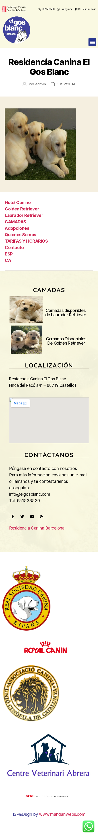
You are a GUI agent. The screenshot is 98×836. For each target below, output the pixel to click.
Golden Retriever (22, 208)
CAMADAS (15, 221)
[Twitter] (22, 516)
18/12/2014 (66, 84)
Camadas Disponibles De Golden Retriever (66, 341)
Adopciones (17, 228)
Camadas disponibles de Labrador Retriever (65, 312)
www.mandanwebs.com (62, 814)
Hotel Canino (17, 202)
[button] (92, 42)
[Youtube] (31, 516)
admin (40, 84)
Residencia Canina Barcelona (36, 527)
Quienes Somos (20, 234)
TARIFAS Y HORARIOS (26, 241)
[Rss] (41, 516)
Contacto (14, 247)
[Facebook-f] (12, 516)
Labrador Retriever (24, 215)
